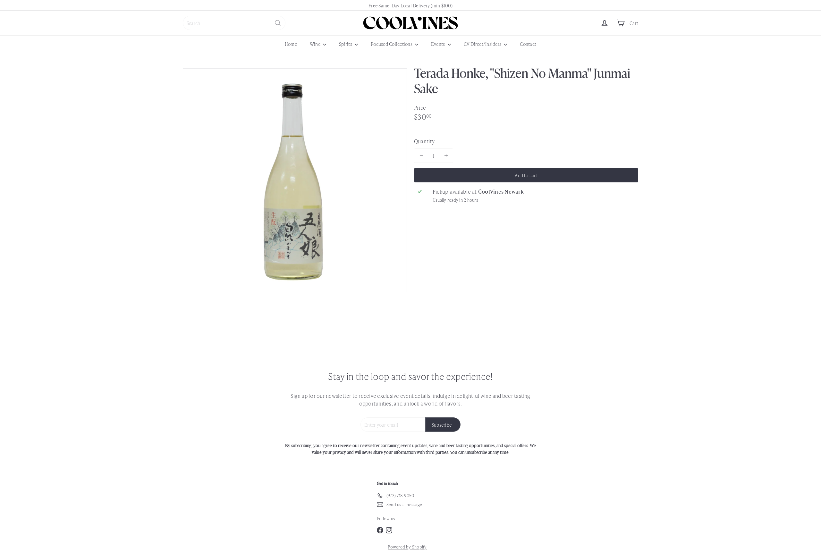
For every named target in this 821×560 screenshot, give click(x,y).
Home (291, 43)
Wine (315, 43)
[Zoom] (295, 180)
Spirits (346, 43)
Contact (528, 43)
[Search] (277, 23)
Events (438, 43)
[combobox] (234, 23)
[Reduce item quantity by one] (421, 155)
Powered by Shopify (407, 547)
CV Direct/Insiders (483, 43)
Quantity (424, 141)
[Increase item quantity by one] (446, 155)
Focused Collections (392, 43)
